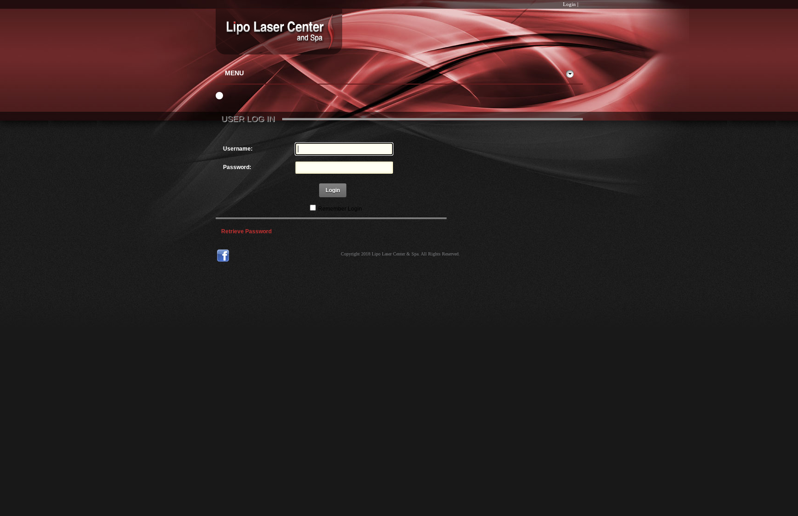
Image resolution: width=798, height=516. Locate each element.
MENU (234, 73)
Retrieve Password (246, 231)
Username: (238, 149)
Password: (237, 167)
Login (569, 4)
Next (229, 96)
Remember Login (340, 209)
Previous (210, 96)
